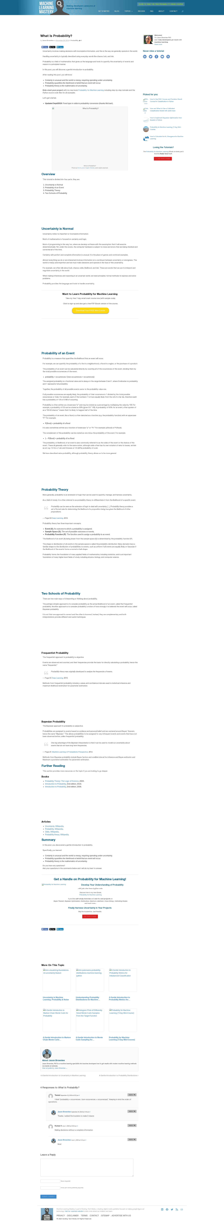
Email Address (98, 436)
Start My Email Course (112, 458)
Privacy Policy (100, 450)
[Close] (132, 413)
